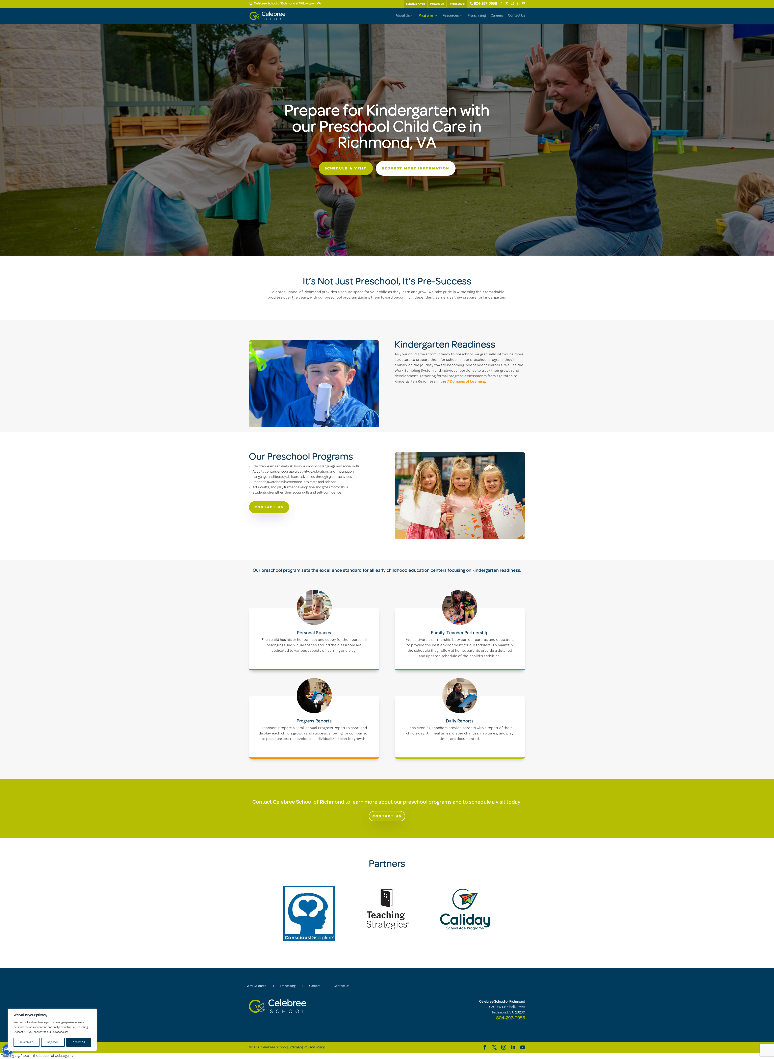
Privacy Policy (314, 1047)
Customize (26, 1042)
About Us (403, 15)
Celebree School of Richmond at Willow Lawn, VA (285, 3)
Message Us (437, 4)
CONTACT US (269, 507)
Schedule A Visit (415, 4)
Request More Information (415, 168)
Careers (497, 15)
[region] (52, 1030)
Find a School (457, 4)
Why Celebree (256, 986)
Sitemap (295, 1047)
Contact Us (516, 15)
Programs (426, 15)
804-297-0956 (485, 3)
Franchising (477, 15)
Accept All (79, 1042)
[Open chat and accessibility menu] (7, 1049)
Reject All (52, 1042)
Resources (450, 15)
